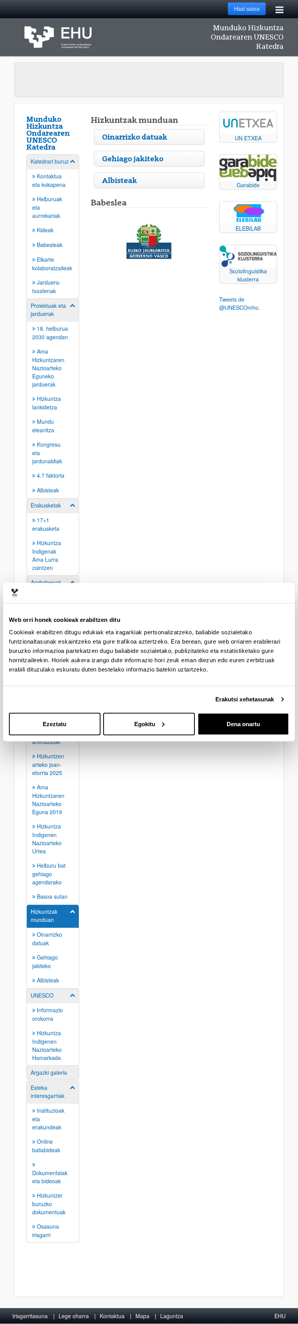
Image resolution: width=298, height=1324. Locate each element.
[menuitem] (52, 226)
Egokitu (144, 723)
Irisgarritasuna (30, 1316)
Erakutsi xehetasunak (244, 699)
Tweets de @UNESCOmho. (239, 303)
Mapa (142, 1316)
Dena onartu (243, 723)
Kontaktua (112, 1316)
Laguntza (171, 1316)
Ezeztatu (54, 723)
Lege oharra (74, 1316)
